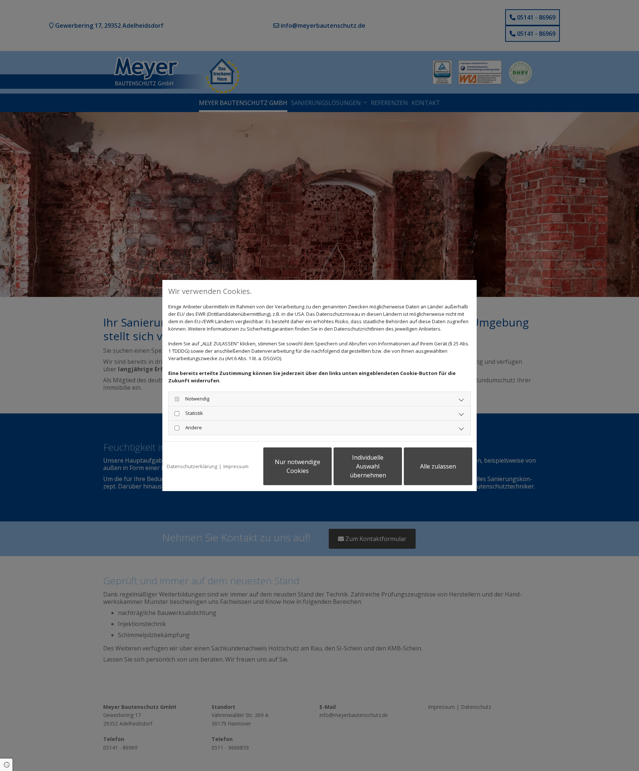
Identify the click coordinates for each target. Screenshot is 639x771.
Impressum (235, 466)
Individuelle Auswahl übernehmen (368, 466)
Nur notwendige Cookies (297, 466)
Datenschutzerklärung (192, 466)
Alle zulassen (438, 466)
